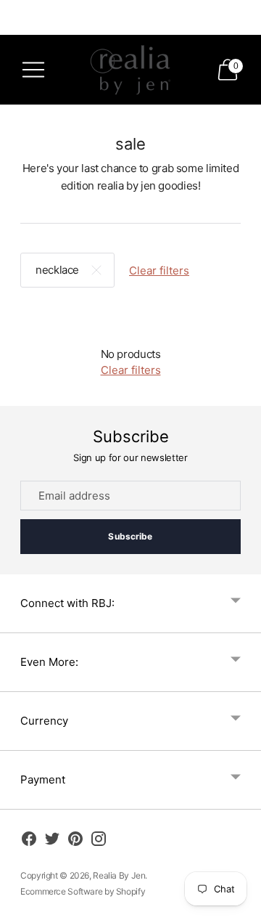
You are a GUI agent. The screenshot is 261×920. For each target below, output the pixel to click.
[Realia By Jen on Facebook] (29, 841)
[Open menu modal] (33, 69)
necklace (57, 270)
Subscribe (130, 536)
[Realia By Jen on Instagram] (98, 841)
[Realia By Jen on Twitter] (52, 841)
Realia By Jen (119, 875)
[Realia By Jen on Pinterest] (75, 841)
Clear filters (159, 270)
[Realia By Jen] (130, 70)
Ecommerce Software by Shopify (82, 891)
